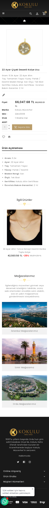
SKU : (4, 114)
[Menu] (3, 13)
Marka (5, 110)
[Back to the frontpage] (24, 21)
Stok (4, 118)
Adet (4, 122)
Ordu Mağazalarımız (24, 404)
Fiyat (4, 102)
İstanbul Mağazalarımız (24, 330)
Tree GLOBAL (10, 497)
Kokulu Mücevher (24, 110)
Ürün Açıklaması (12, 148)
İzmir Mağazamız (24, 367)
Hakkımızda (24, 456)
